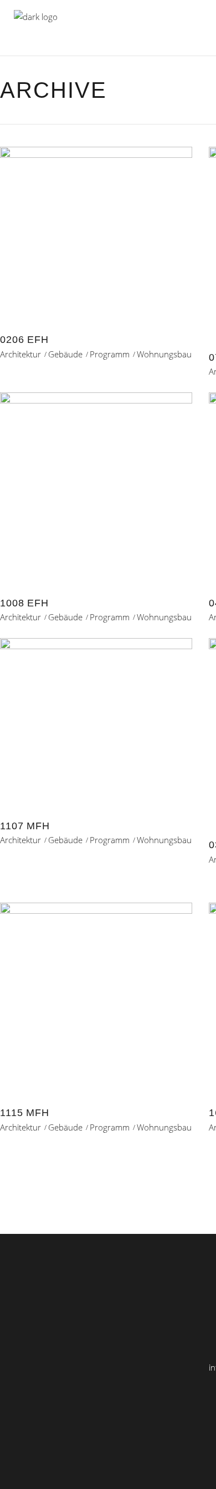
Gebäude (65, 354)
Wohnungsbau (164, 354)
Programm (110, 354)
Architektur (20, 354)
